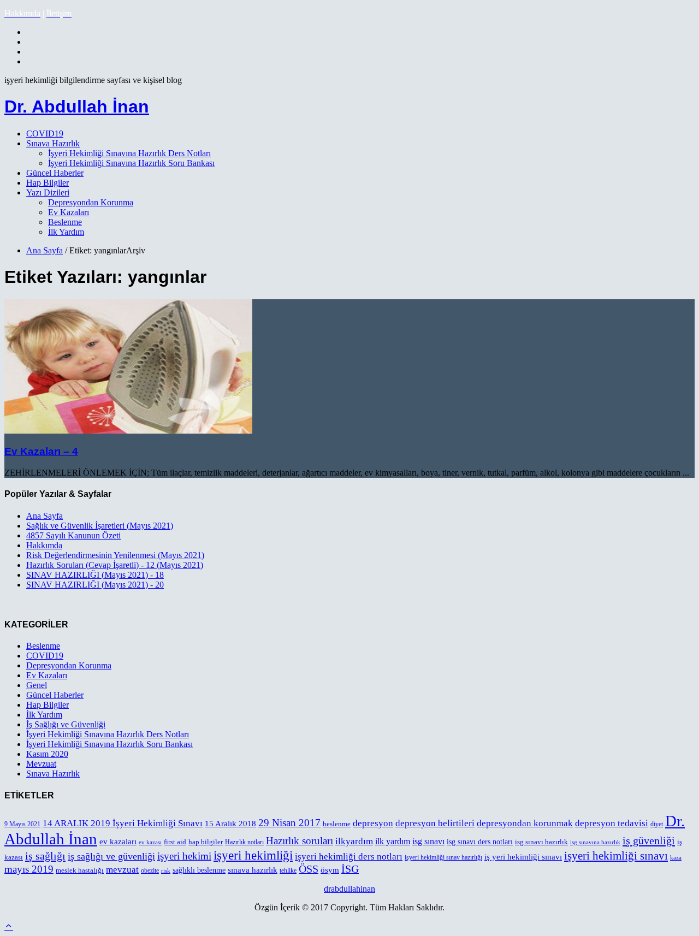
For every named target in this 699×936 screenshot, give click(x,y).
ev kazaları (118, 841)
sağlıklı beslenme (199, 870)
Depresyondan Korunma (90, 202)
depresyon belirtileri (435, 823)
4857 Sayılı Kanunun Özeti (73, 535)
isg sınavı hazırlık (541, 842)
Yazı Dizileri (47, 192)
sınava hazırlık (252, 870)
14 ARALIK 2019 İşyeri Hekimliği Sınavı (123, 823)
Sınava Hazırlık (53, 143)
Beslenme (65, 222)
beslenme (337, 824)
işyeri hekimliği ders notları (348, 856)
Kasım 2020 (47, 754)
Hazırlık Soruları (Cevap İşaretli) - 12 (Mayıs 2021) (114, 565)
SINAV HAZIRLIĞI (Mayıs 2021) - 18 (95, 574)
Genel (36, 685)
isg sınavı (428, 841)
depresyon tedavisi (611, 823)
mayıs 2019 (29, 869)
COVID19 (44, 133)
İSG (350, 869)
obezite (150, 870)
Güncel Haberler (55, 172)
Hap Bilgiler (47, 182)
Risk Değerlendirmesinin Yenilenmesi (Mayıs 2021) (115, 555)
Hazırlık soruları (299, 840)
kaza (676, 858)
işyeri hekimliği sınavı (616, 856)
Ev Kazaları (68, 212)
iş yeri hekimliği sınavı (523, 856)
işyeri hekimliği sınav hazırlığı (443, 857)
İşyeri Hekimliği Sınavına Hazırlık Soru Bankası (131, 163)
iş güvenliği (649, 840)
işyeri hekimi (184, 856)
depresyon (373, 823)
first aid (175, 842)
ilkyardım (354, 841)
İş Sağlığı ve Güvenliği (65, 724)
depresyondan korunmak (525, 823)
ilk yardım (392, 841)
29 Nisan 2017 (289, 822)
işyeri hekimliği (253, 855)
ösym (330, 870)
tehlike (288, 870)
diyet (656, 824)
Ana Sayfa (44, 250)
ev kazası (150, 842)
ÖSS (308, 869)
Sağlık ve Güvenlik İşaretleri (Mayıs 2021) (99, 525)
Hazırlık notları (244, 842)
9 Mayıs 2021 (22, 824)
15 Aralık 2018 (230, 823)
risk (165, 871)
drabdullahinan (349, 888)
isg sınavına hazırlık (595, 842)
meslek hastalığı (80, 870)
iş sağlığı (45, 856)
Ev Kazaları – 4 (41, 451)
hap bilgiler (205, 842)
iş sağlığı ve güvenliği (111, 856)
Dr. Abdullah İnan (76, 106)
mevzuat (122, 869)
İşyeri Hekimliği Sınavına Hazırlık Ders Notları (129, 153)
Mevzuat (41, 763)
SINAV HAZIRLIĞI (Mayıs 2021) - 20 (95, 584)
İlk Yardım (66, 231)
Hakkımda (44, 545)
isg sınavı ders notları (480, 842)
